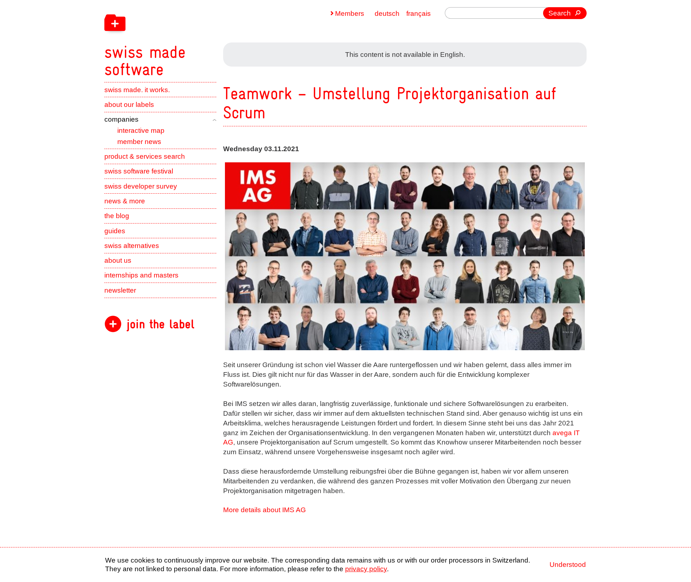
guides (114, 231)
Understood (568, 564)
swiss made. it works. (137, 90)
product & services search (144, 156)
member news (139, 141)
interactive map (140, 130)
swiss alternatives (131, 245)
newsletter (120, 290)
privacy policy (366, 569)
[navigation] (190, 39)
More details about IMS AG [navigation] (264, 510)
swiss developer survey (140, 186)
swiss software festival (138, 171)
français (418, 13)
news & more (124, 201)
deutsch (387, 13)
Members (349, 13)
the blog (116, 216)
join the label (160, 324)
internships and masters (141, 275)
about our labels (129, 104)
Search (559, 13)
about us (117, 260)
